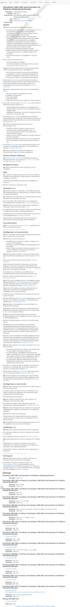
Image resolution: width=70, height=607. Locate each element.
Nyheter (54, 2)
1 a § (4, 68)
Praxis (40, 2)
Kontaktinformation (39, 606)
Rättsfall (17, 2)
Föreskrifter (33, 2)
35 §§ (6, 161)
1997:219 (19, 109)
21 (34, 159)
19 (35, 256)
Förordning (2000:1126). (9, 121)
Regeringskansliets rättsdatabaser (22, 20)
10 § (4, 205)
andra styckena (23, 371)
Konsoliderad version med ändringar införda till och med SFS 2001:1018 (25, 592)
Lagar (10, 2)
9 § (4, 197)
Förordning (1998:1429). (15, 148)
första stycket (14, 80)
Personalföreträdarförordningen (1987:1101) (18, 225)
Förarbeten (25, 2)
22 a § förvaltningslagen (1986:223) (17, 463)
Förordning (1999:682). (22, 469)
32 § (4, 458)
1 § (4, 27)
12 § (4, 225)
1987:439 (16, 467)
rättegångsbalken (25, 282)
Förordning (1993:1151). (29, 285)
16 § (4, 254)
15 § (4, 239)
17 (32, 159)
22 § (4, 345)
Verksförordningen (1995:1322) (14, 158)
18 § (4, 280)
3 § (4, 124)
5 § (4, 158)
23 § (4, 375)
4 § (4, 150)
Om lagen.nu (18, 606)
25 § (4, 399)
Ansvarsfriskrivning (28, 606)
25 (36, 159)
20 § (4, 304)
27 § (4, 413)
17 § (4, 264)
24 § (4, 386)
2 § (4, 89)
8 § (4, 191)
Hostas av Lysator (50, 606)
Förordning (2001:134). (21, 65)
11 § (4, 218)
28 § (4, 422)
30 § (4, 439)
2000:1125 (14, 116)
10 (28, 159)
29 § (4, 429)
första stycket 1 (24, 103)
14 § (4, 234)
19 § (4, 288)
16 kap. (19, 282)
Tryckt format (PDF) (11, 525)
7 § (4, 175)
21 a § (27, 207)
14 (30, 159)
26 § (4, 408)
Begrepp (47, 2)
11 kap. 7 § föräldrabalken (32, 202)
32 (4, 161)
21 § (4, 308)
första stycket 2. (11, 65)
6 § (4, 167)
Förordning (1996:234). (15, 161)
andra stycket (21, 298)
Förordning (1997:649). (24, 215)
